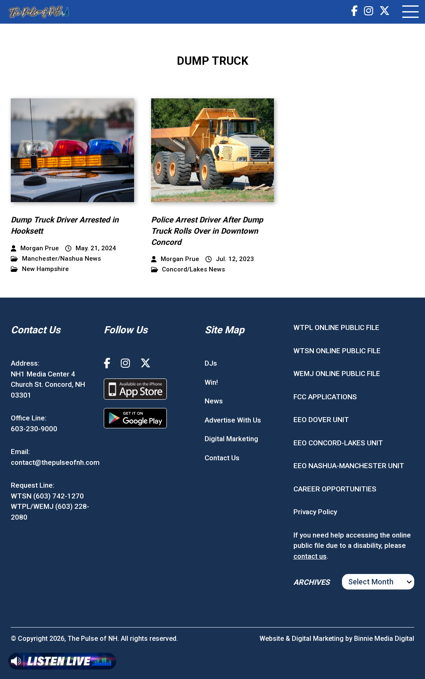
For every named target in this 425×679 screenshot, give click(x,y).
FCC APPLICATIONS (325, 397)
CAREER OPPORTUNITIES (334, 489)
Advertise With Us (233, 420)
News (214, 401)
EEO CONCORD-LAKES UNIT (338, 443)
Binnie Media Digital (384, 638)
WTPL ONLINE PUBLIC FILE (336, 327)
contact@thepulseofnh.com (55, 462)
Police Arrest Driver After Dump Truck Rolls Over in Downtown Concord (207, 231)
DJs (211, 363)
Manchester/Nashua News (61, 259)
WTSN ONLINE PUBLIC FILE (337, 351)
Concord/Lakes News (193, 269)
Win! (211, 382)
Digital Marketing (231, 439)
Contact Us (222, 458)
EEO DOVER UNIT (321, 419)
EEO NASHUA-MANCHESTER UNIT (348, 466)
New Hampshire (45, 269)
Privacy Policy (315, 512)
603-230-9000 (34, 429)
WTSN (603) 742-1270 (47, 496)
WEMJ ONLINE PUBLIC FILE (336, 373)
